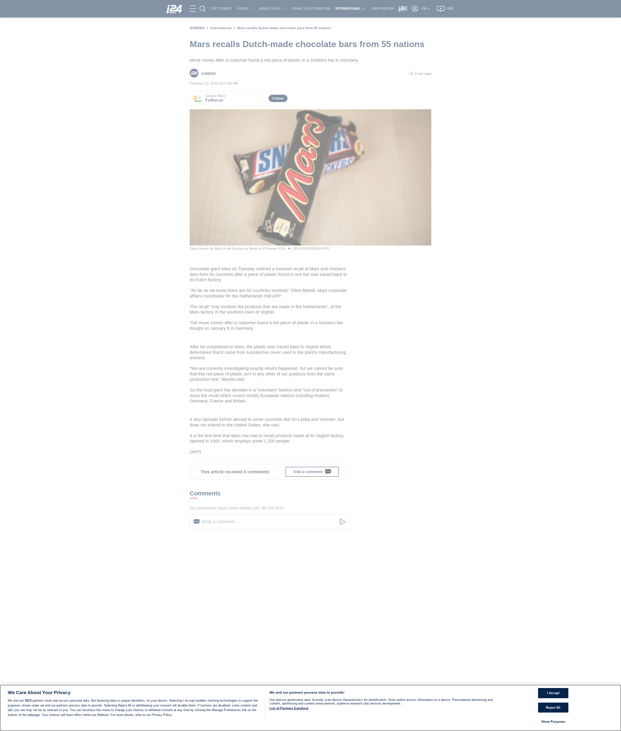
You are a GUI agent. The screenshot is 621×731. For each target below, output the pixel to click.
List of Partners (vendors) (289, 708)
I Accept (553, 693)
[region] (310, 708)
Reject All (553, 707)
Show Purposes (553, 721)
